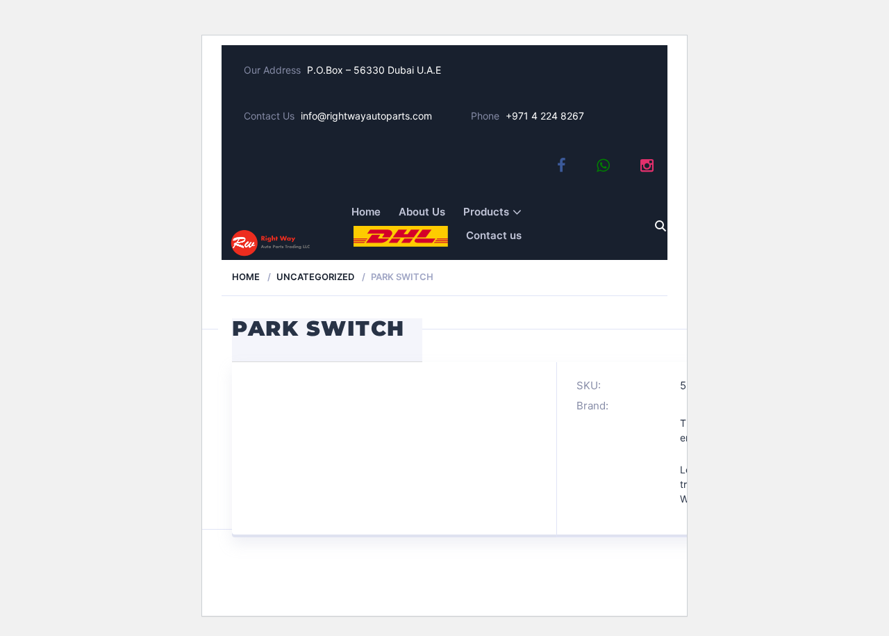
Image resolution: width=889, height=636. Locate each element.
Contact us (494, 235)
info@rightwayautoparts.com (366, 116)
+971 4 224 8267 (545, 116)
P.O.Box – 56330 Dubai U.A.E (374, 70)
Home (366, 211)
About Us (422, 211)
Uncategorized (315, 276)
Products (486, 211)
